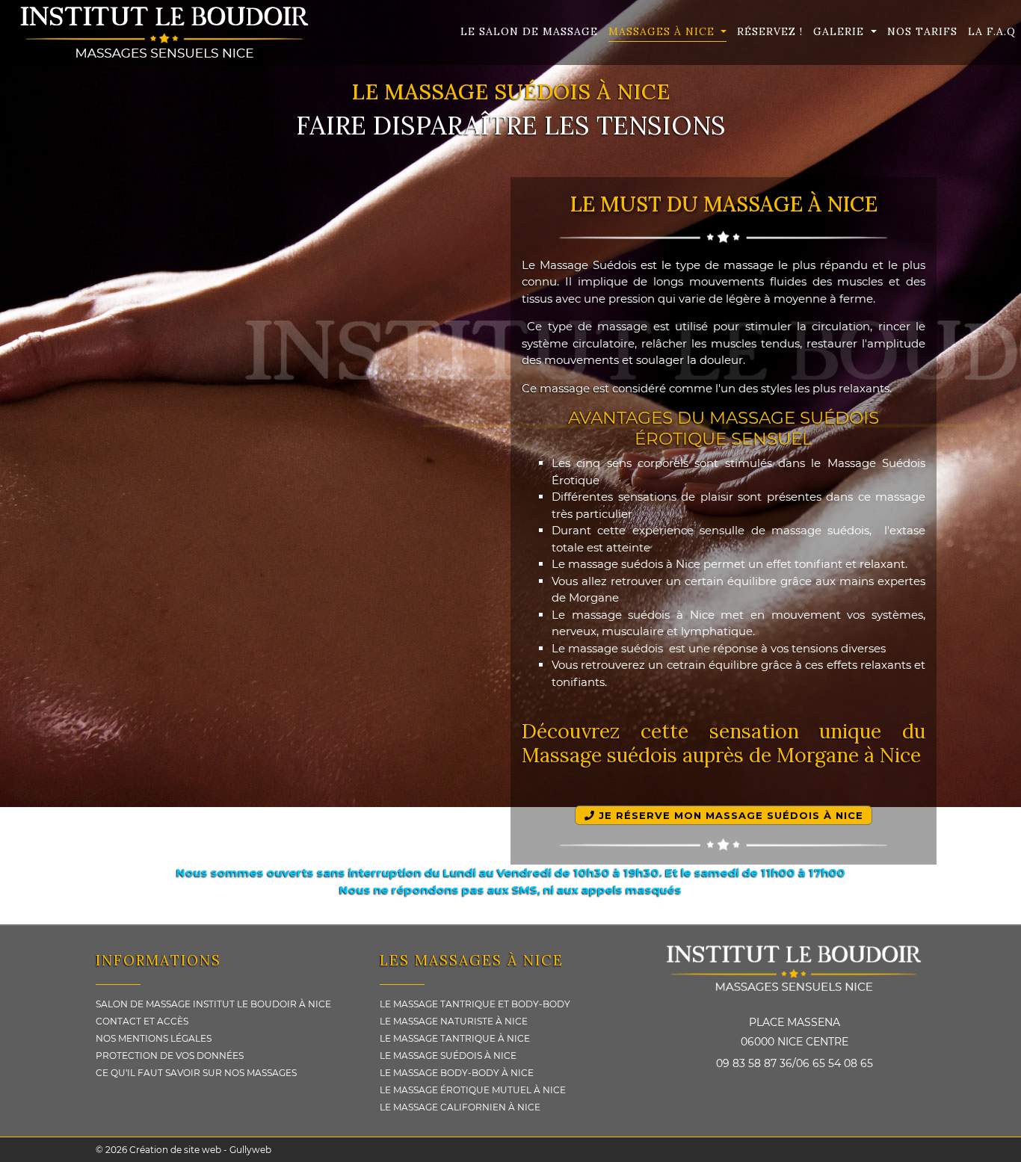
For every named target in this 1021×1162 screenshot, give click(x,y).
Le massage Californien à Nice (460, 1107)
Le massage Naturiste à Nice (454, 1021)
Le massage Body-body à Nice (457, 1072)
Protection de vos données (170, 1055)
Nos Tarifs (922, 31)
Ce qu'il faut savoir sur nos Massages (196, 1072)
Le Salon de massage (529, 31)
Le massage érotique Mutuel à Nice (473, 1089)
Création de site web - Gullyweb (199, 1149)
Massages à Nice (663, 31)
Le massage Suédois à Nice (448, 1055)
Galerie (840, 31)
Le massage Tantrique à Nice (455, 1038)
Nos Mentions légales (154, 1038)
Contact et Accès (142, 1021)
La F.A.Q (992, 31)
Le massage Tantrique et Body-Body (475, 1004)
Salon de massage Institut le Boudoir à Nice (213, 1004)
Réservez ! (770, 31)
